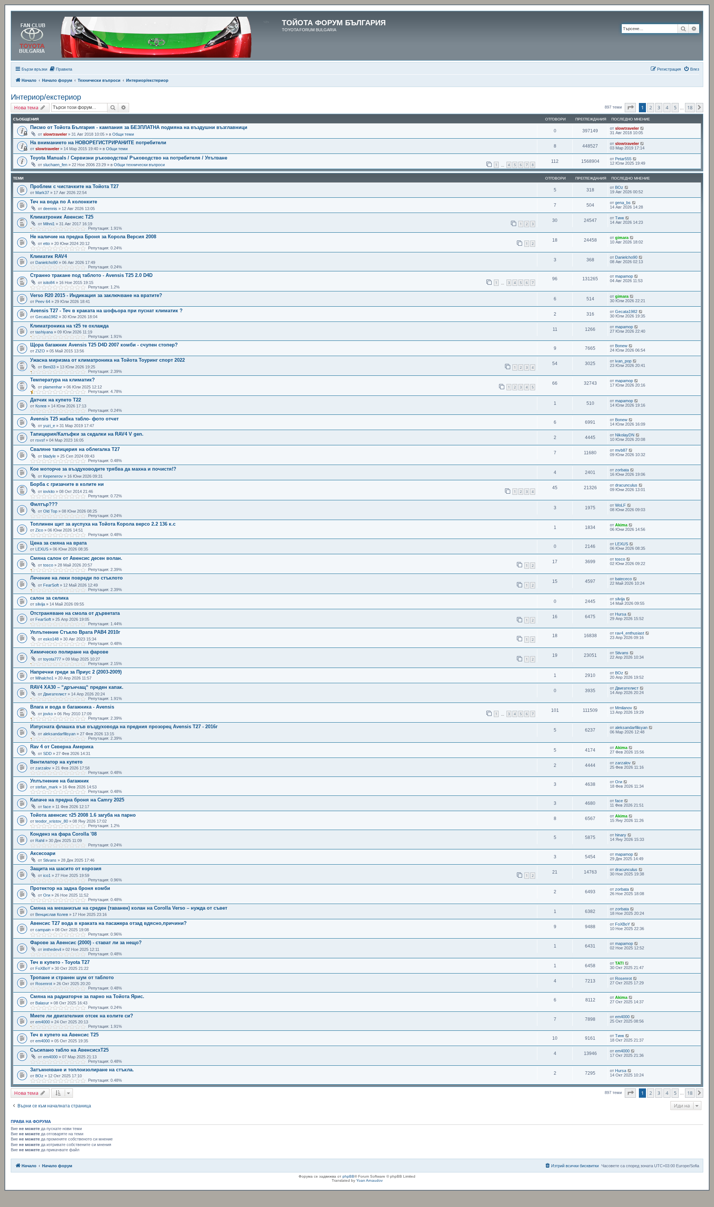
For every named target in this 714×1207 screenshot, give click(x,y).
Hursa (620, 614)
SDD (47, 753)
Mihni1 (49, 224)
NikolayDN (624, 435)
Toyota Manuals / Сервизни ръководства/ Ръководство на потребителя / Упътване (128, 158)
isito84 (49, 282)
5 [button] (675, 107)
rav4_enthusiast (629, 633)
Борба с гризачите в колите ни (67, 484)
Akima (621, 525)
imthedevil (52, 949)
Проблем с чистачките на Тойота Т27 (74, 186)
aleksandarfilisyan (59, 734)
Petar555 (623, 158)
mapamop (624, 276)
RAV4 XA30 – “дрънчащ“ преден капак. (76, 687)
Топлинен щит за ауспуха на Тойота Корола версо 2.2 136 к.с (103, 524)
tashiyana (44, 332)
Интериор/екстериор (46, 97)
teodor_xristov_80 (51, 821)
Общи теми (123, 134)
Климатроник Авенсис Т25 (61, 217)
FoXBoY (622, 924)
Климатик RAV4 (48, 256)
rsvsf (40, 440)
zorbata (622, 470)
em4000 (42, 1022)
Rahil (39, 840)
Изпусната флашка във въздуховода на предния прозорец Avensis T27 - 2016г (124, 726)
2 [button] (650, 107)
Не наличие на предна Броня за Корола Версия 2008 (93, 236)
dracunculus (626, 485)
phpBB (348, 1176)
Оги (618, 782)
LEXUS (41, 549)
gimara (621, 237)
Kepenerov (53, 476)
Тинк (619, 218)
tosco (48, 565)
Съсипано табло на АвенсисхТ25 (69, 1050)
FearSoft (51, 585)
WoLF (620, 505)
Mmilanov (623, 708)
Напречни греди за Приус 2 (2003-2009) (76, 672)
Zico (39, 530)
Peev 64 (42, 301)
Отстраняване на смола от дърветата (75, 613)
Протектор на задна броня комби (70, 888)
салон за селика (49, 598)
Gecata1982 (46, 316)
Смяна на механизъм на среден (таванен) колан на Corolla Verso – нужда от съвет (128, 908)
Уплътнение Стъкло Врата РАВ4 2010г (75, 632)
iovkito (49, 491)
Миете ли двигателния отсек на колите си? (81, 1016)
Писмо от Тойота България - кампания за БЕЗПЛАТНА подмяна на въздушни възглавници (138, 127)
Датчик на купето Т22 (55, 400)
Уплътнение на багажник (59, 781)
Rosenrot (43, 983)
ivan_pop (623, 361)
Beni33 (49, 367)
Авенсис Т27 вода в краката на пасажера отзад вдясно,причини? (108, 923)
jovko (48, 713)
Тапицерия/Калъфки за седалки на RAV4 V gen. (87, 434)
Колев (40, 406)
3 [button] (658, 107)
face (47, 806)
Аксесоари (42, 853)
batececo (623, 579)
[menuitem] (60, 69)
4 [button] (667, 107)
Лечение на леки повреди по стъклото (76, 578)
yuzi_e (49, 425)
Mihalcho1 (44, 678)
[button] (630, 107)
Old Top (50, 511)
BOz (619, 187)
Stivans (621, 653)
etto (46, 243)
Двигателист (55, 694)
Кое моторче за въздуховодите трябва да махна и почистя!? (103, 469)
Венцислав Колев (51, 914)
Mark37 (42, 192)
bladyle (49, 456)
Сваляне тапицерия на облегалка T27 (75, 449)
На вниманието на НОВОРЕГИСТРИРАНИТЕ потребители (98, 142)
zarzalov (43, 768)
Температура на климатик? (62, 380)
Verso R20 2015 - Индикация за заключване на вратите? (96, 295)
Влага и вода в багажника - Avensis (72, 707)
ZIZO (40, 351)
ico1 (47, 875)
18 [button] (689, 107)
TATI (619, 963)
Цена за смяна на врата (58, 543)
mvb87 (621, 450)
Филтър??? (44, 504)
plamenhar (52, 387)
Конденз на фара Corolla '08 (63, 834)
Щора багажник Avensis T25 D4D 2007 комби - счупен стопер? (104, 345)
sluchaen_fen (55, 164)
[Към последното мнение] (642, 128)
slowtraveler (55, 134)
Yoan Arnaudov (369, 1180)
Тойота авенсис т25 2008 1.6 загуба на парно (83, 815)
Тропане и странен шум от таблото (72, 977)
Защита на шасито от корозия (66, 868)
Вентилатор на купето (56, 762)
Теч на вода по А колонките (63, 201)
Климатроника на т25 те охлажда (69, 326)
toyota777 (52, 659)
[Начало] (147, 35)
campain (43, 929)
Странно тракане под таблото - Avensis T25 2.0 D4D (91, 275)
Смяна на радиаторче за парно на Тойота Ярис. (87, 996)
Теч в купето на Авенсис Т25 (64, 1034)
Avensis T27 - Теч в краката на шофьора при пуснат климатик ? (106, 310)
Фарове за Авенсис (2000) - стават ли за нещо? (86, 942)
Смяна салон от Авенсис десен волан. (76, 558)
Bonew (621, 345)
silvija (40, 604)
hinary (620, 835)
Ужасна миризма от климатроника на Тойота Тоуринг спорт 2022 (107, 360)
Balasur (42, 1003)
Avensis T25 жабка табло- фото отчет (74, 419)
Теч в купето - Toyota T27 (60, 962)
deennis (50, 208)
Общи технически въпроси (139, 164)
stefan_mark (46, 787)
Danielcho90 (46, 262)
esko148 (51, 639)
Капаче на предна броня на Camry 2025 (77, 800)
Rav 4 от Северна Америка (61, 746)
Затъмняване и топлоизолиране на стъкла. (82, 1069)
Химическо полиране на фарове (69, 652)
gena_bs (623, 202)
